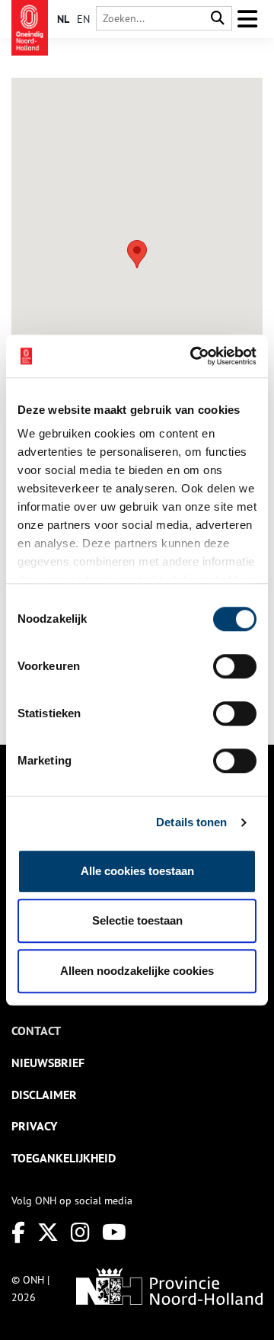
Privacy (34, 1125)
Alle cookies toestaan (137, 870)
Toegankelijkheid (63, 1157)
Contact (36, 1030)
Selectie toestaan (137, 920)
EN (83, 19)
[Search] (218, 18)
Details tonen (191, 822)
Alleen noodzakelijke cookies (137, 970)
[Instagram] (80, 1232)
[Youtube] (114, 1232)
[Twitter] (48, 1232)
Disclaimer (44, 1094)
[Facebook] (18, 1232)
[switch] (234, 666)
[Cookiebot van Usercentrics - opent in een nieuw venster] (193, 356)
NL (63, 19)
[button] (137, 254)
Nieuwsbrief (47, 1062)
